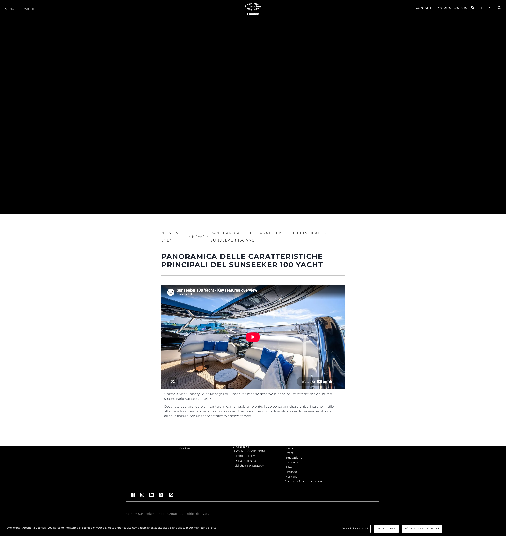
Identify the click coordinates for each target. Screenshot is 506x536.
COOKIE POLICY (243, 456)
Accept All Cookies (422, 528)
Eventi (289, 453)
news (289, 448)
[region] (253, 529)
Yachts (30, 9)
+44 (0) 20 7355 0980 (451, 8)
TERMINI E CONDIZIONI (248, 451)
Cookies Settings (352, 528)
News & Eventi (169, 237)
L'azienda (291, 462)
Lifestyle (291, 472)
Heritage (291, 476)
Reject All (386, 528)
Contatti (423, 8)
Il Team (290, 467)
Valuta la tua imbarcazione (304, 481)
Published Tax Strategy (248, 465)
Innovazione (293, 457)
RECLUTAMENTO (244, 461)
